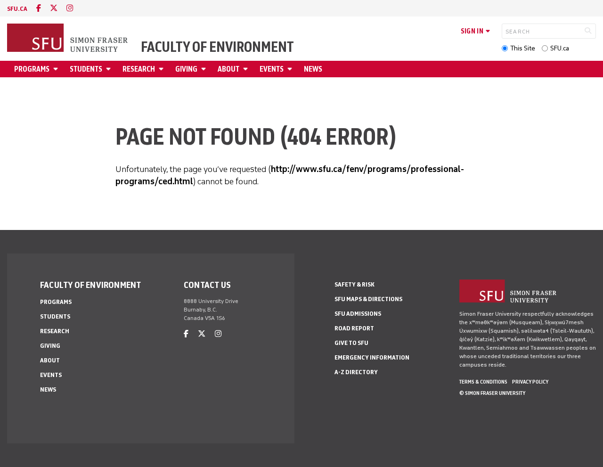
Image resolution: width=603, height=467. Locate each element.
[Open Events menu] (291, 69)
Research (138, 69)
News (313, 69)
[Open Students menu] (109, 69)
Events (272, 69)
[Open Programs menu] (57, 69)
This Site (522, 48)
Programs (31, 69)
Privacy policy (530, 381)
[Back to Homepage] (68, 39)
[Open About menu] (247, 69)
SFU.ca (559, 48)
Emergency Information (371, 357)
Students (86, 69)
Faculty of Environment (217, 47)
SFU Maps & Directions (368, 299)
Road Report (354, 328)
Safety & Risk (354, 284)
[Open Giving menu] (205, 69)
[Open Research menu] (162, 69)
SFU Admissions (357, 314)
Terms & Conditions (483, 381)
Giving (186, 69)
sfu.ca (17, 9)
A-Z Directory (356, 372)
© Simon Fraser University (492, 393)
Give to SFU (351, 343)
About (228, 69)
